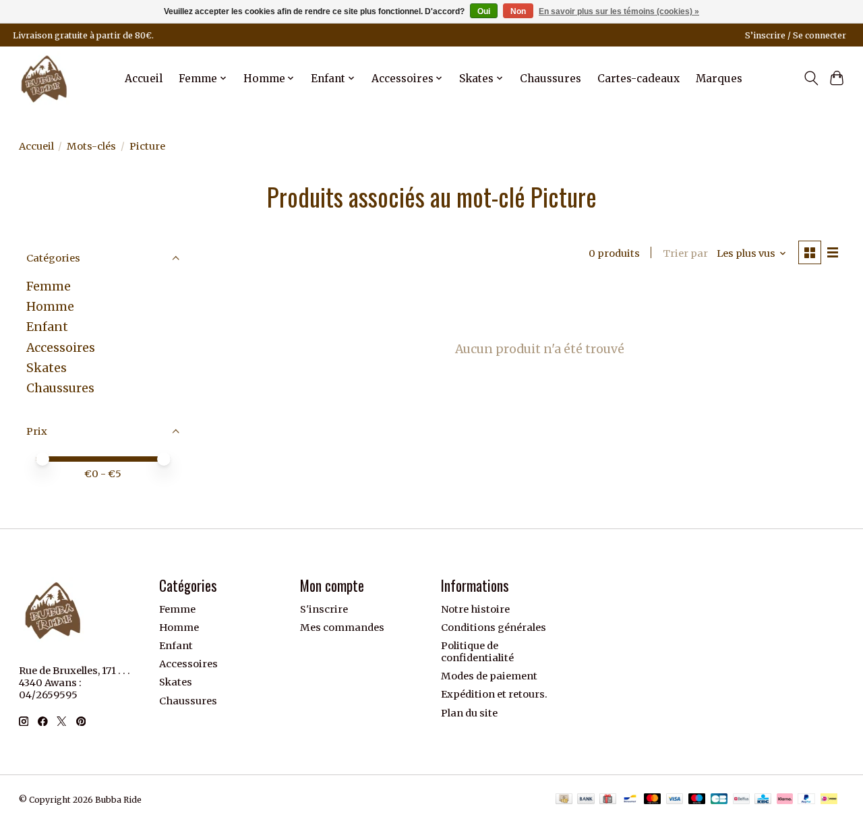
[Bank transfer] (586, 799)
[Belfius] (741, 799)
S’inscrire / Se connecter (795, 35)
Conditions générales (493, 627)
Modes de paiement (489, 676)
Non (518, 11)
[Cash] (564, 799)
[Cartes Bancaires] (719, 799)
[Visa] (675, 799)
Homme (50, 306)
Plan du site (469, 713)
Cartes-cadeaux (638, 78)
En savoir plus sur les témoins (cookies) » (619, 11)
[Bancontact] (630, 799)
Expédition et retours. (494, 694)
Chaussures (550, 78)
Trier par (685, 253)
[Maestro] (697, 799)
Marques (719, 78)
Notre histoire (475, 609)
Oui (483, 11)
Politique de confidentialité (477, 652)
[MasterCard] (652, 799)
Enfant (47, 326)
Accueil (143, 78)
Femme (48, 286)
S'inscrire (324, 609)
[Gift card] (607, 799)
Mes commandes (342, 627)
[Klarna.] (785, 799)
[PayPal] (806, 799)
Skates (46, 368)
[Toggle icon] (811, 78)
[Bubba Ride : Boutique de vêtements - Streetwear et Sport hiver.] (44, 78)
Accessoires (60, 347)
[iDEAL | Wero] (829, 799)
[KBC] (762, 799)
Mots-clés (91, 146)
